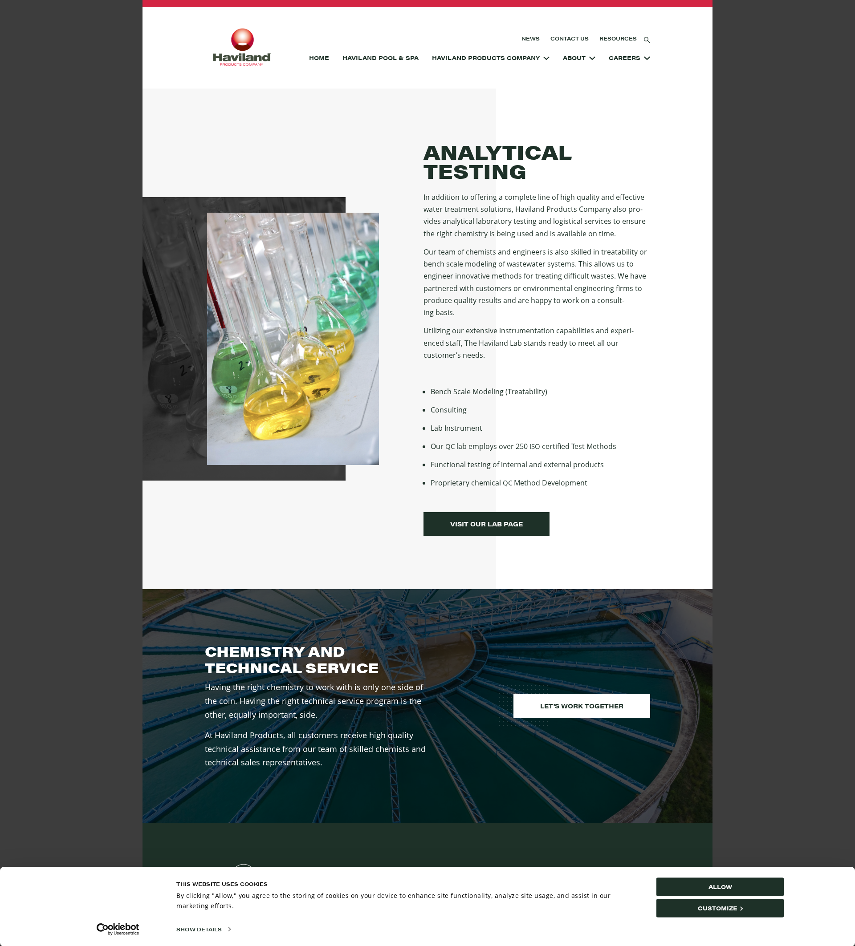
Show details (199, 929)
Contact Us (569, 38)
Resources (618, 38)
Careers (624, 57)
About (574, 57)
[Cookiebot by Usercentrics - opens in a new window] (118, 929)
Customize (717, 908)
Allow (720, 886)
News (530, 38)
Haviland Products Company (486, 57)
